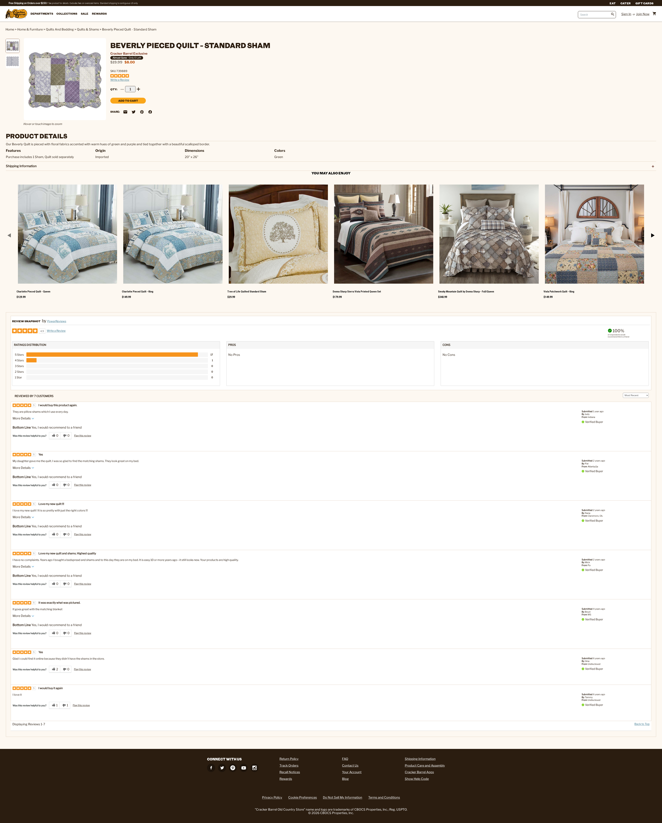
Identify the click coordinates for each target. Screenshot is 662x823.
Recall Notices (289, 772)
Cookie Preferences (302, 797)
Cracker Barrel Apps (419, 772)
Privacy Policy (272, 797)
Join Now (642, 14)
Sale (84, 13)
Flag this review (82, 435)
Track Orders (288, 765)
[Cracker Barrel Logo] (16, 14)
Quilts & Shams (88, 29)
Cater (625, 3)
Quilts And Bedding (60, 29)
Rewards (99, 13)
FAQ (345, 759)
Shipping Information (420, 759)
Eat (613, 3)
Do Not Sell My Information (342, 797)
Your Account (352, 772)
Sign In (626, 14)
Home (10, 29)
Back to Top (642, 724)
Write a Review (119, 80)
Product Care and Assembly (425, 765)
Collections (66, 13)
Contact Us (350, 765)
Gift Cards (644, 3)
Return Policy (289, 759)
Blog (345, 779)
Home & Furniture (30, 29)
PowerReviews (56, 321)
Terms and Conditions (384, 797)
